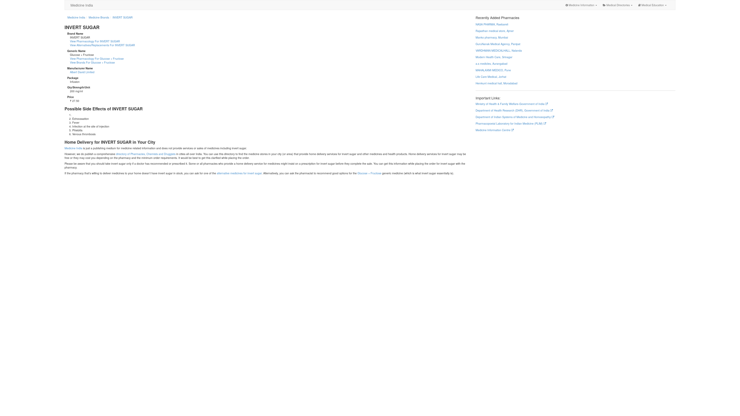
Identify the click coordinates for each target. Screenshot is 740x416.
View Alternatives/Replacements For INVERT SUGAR (102, 45)
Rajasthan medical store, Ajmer (495, 31)
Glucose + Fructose (369, 173)
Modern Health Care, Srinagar (494, 57)
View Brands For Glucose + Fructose (92, 62)
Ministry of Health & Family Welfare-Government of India (510, 104)
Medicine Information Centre (493, 130)
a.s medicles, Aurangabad (491, 63)
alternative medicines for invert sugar (239, 173)
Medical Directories (618, 5)
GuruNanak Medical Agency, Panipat (498, 44)
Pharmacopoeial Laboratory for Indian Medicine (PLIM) (509, 123)
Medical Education (653, 5)
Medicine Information (581, 5)
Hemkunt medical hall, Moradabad (496, 83)
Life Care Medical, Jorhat (491, 77)
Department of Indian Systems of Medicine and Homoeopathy (514, 117)
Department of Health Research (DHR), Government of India (513, 110)
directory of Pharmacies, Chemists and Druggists (146, 154)
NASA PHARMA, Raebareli (492, 24)
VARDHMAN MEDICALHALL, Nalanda (499, 50)
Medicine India (82, 5)
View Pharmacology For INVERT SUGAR (95, 41)
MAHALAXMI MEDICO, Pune (493, 70)
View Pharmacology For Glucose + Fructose (97, 58)
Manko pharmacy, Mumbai (492, 37)
